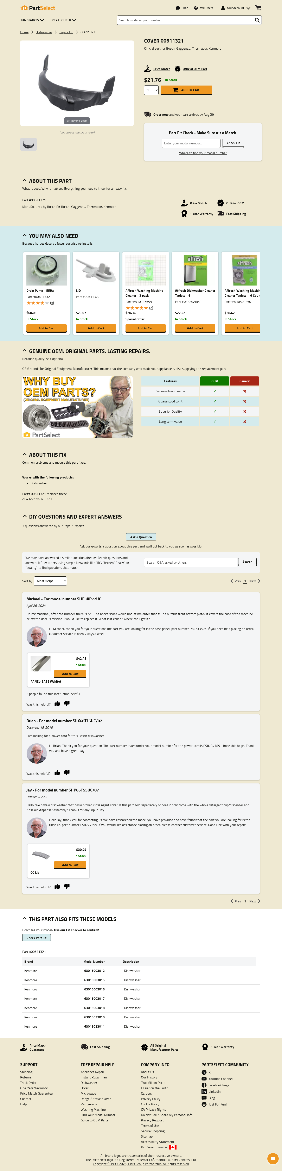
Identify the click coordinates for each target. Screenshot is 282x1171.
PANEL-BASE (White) (46, 681)
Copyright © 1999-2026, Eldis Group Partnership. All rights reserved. (141, 1163)
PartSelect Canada (154, 1147)
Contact (25, 1098)
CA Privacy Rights (153, 1109)
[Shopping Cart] (258, 8)
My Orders (206, 8)
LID (78, 290)
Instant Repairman (94, 1077)
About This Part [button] (50, 181)
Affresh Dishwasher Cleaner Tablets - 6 (195, 293)
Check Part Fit (36, 937)
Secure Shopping (153, 1131)
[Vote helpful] (57, 703)
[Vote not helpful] (66, 703)
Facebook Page (219, 1085)
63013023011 (94, 1026)
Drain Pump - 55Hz (40, 290)
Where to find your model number (203, 153)
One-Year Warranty (34, 1088)
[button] (33, 20)
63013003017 (94, 998)
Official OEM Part (195, 68)
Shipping (26, 1072)
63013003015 (94, 979)
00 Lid (35, 872)
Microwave (88, 1093)
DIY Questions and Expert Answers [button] (75, 516)
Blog (212, 1098)
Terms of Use (150, 1125)
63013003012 (94, 970)
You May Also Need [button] (53, 236)
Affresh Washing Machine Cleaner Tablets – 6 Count (243, 293)
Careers (146, 1093)
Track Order (28, 1082)
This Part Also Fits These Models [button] (72, 919)
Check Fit (233, 142)
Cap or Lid (66, 32)
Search (247, 561)
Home (24, 32)
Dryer (85, 1088)
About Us (147, 1072)
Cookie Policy (150, 1104)
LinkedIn (215, 1091)
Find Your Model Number (98, 1115)
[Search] (257, 20)
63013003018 (94, 1007)
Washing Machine (93, 1109)
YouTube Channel (221, 1078)
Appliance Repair (92, 1072)
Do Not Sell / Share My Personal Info (166, 1115)
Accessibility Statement (157, 1141)
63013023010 (94, 1017)
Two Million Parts (153, 1082)
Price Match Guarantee (36, 1093)
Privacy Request (152, 1120)
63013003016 (94, 989)
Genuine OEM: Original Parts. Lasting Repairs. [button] (89, 351)
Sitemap (147, 1136)
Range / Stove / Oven (96, 1098)
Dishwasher (44, 32)
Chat (185, 8)
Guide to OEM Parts (94, 1120)
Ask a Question (141, 536)
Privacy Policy (150, 1098)
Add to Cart (191, 89)
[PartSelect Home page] (37, 8)
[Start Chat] (273, 1158)
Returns (26, 1077)
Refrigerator (89, 1104)
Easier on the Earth (154, 1088)
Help (23, 1104)
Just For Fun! (218, 1104)
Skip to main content (141, 43)
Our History (149, 1077)
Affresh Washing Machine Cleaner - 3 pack (144, 293)
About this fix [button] (47, 455)
